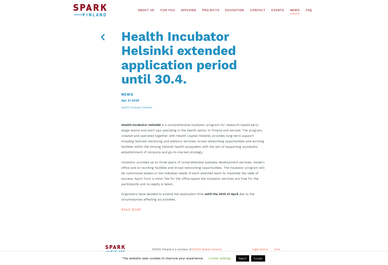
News (295, 10)
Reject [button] (242, 258)
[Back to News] (102, 38)
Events (277, 10)
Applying (188, 10)
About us (146, 10)
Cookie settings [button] (220, 258)
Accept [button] (258, 258)
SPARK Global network (207, 249)
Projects (210, 10)
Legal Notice (260, 249)
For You (167, 10)
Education (234, 10)
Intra (277, 249)
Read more (131, 209)
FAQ (309, 10)
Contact (257, 10)
